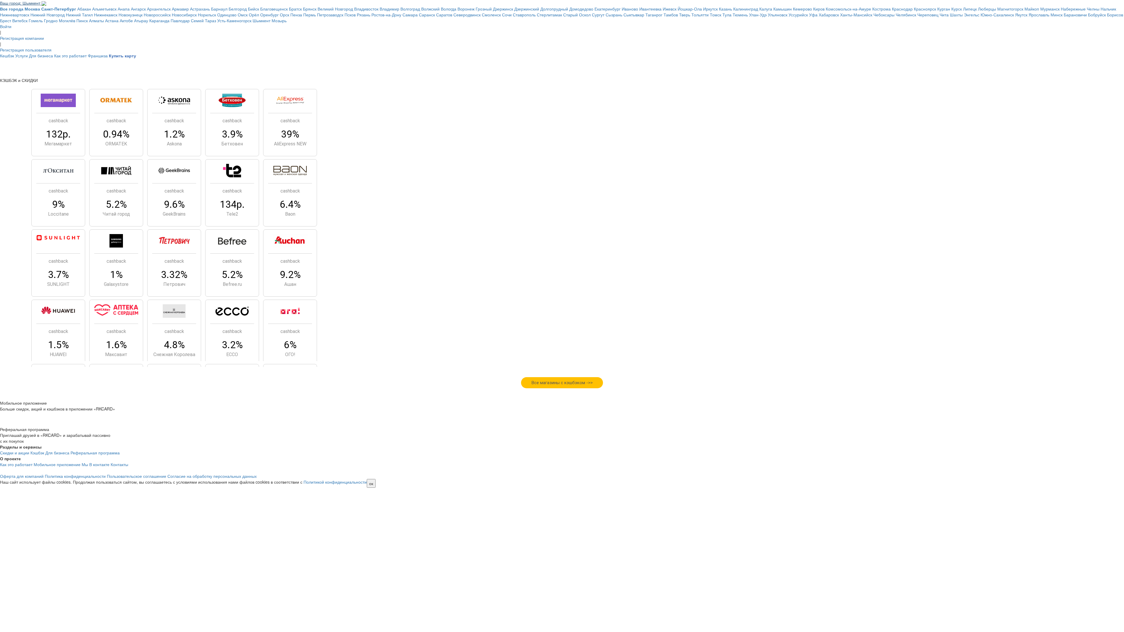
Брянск (309, 9)
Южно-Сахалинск (997, 15)
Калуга (765, 9)
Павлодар (180, 20)
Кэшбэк (37, 453)
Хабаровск (829, 15)
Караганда (159, 20)
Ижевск (669, 9)
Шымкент (261, 20)
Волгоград (410, 9)
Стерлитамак (549, 15)
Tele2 (232, 214)
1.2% (174, 134)
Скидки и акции (14, 453)
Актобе (126, 20)
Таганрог (653, 15)
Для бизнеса (41, 56)
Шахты (956, 15)
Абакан (84, 9)
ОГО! (290, 354)
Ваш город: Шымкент (21, 3)
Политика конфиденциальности (75, 476)
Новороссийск (157, 15)
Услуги (21, 56)
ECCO (232, 354)
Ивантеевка (650, 9)
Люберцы (987, 9)
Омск (243, 15)
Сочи (507, 15)
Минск (1057, 15)
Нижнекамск (105, 15)
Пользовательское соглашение (136, 476)
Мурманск (1050, 9)
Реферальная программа (95, 453)
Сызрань (614, 15)
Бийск (253, 9)
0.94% (116, 134)
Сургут (598, 15)
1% (116, 274)
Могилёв (67, 20)
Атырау (141, 20)
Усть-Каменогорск (234, 20)
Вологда (448, 9)
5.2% (116, 204)
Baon (290, 214)
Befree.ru (232, 284)
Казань (725, 9)
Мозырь (279, 20)
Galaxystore (116, 284)
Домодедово (581, 9)
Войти (5, 26)
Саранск (427, 15)
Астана (112, 20)
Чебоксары (884, 15)
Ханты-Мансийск (856, 15)
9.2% (290, 274)
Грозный (484, 9)
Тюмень (740, 15)
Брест (5, 20)
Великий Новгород (335, 9)
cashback (58, 120)
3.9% (232, 134)
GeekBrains (174, 214)
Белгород (238, 9)
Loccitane (58, 214)
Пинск (82, 20)
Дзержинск (503, 9)
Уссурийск (798, 15)
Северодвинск (467, 15)
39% (290, 134)
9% (58, 204)
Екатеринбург (607, 9)
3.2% (232, 345)
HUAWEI (58, 354)
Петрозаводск (330, 15)
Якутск (1021, 15)
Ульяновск (777, 15)
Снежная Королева (174, 354)
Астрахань (200, 9)
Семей (197, 20)
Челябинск (906, 15)
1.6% (116, 345)
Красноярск (925, 9)
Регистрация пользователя (26, 50)
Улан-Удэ (758, 15)
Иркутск (710, 9)
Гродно (51, 20)
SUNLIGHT (58, 284)
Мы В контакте (95, 464)
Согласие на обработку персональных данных (212, 476)
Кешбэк (7, 56)
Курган (943, 9)
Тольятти (700, 15)
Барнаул (219, 9)
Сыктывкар (633, 15)
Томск (715, 15)
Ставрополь (524, 15)
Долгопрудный (554, 9)
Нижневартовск (14, 15)
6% (290, 345)
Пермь (309, 15)
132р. (58, 134)
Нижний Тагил (79, 15)
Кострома (881, 9)
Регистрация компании (22, 38)
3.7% (58, 274)
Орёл (254, 15)
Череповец (927, 15)
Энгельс (971, 15)
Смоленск (491, 15)
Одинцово (227, 15)
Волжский (430, 9)
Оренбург (269, 15)
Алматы (96, 20)
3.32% (174, 274)
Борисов (1115, 15)
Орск (284, 15)
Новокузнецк (131, 15)
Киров (819, 9)
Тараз (210, 20)
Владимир (389, 9)
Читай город (116, 214)
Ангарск (138, 9)
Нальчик (1108, 9)
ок (371, 483)
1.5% (58, 345)
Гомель (36, 20)
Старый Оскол (577, 15)
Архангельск (159, 9)
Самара (410, 15)
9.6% (174, 204)
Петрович (174, 284)
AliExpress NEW (290, 144)
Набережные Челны (1080, 9)
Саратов (444, 15)
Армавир (180, 9)
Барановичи (1075, 15)
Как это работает (70, 56)
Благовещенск (274, 9)
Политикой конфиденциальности (335, 482)
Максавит (116, 354)
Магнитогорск (1010, 9)
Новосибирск (184, 15)
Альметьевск (104, 9)
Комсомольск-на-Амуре (848, 9)
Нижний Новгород (47, 15)
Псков (350, 15)
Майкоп (1031, 9)
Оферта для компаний (22, 476)
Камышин (782, 9)
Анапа (124, 9)
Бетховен (232, 144)
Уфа (813, 15)
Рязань (363, 15)
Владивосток (366, 9)
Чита (944, 15)
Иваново (630, 9)
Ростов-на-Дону (386, 15)
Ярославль (1039, 15)
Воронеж (466, 9)
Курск (956, 9)
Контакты (119, 464)
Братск (295, 9)
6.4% (290, 204)
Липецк (970, 9)
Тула (726, 15)
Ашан (290, 284)
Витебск (20, 20)
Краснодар (902, 9)
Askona (174, 144)
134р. (232, 204)
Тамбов (671, 15)
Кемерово (802, 9)
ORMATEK (116, 144)
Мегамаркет (58, 144)
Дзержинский (526, 9)
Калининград (745, 9)
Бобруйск (1097, 15)
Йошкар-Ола (690, 9)
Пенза (296, 15)
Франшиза (98, 56)
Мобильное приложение (57, 464)
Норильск (207, 15)
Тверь (684, 15)
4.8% (174, 345)
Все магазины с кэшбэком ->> (562, 382)
